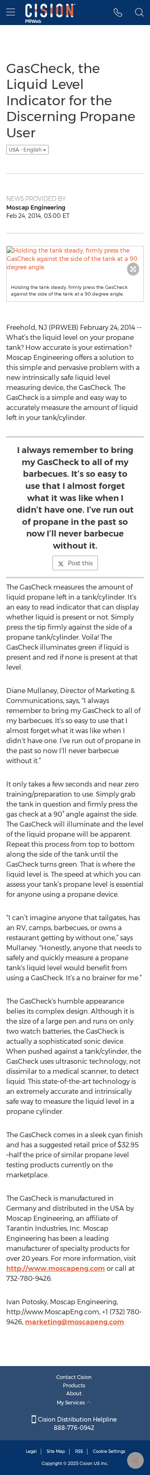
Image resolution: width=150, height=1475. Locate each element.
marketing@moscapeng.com (74, 1322)
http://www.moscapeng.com (55, 1269)
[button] (118, 12)
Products (74, 1385)
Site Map (56, 1451)
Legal (31, 1451)
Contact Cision (74, 1377)
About (74, 1393)
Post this (80, 563)
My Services (71, 1402)
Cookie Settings (109, 1451)
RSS (79, 1451)
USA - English (26, 150)
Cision (86, 1463)
